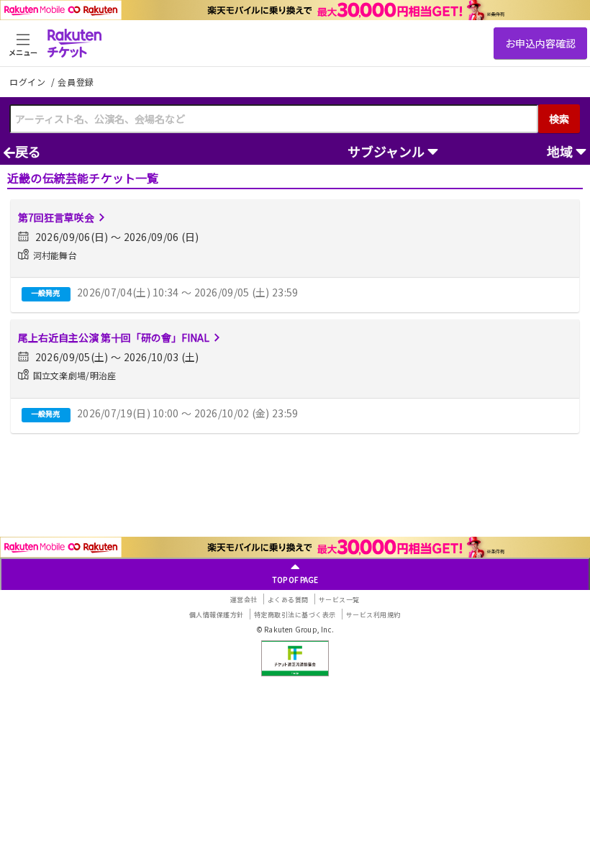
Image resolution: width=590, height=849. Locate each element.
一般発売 (45, 292)
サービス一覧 (339, 599)
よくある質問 (288, 599)
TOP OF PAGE (295, 579)
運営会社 (244, 599)
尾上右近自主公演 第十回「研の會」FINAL (113, 337)
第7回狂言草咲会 (56, 217)
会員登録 (76, 82)
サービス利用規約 (373, 614)
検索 (559, 119)
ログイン (28, 82)
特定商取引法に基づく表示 (295, 614)
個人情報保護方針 (216, 614)
